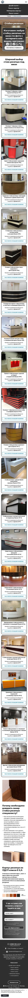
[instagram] (10, 44)
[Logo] (2, 2)
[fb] (14, 44)
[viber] (20, 44)
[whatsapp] (17, 44)
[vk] (7, 44)
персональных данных (11, 924)
